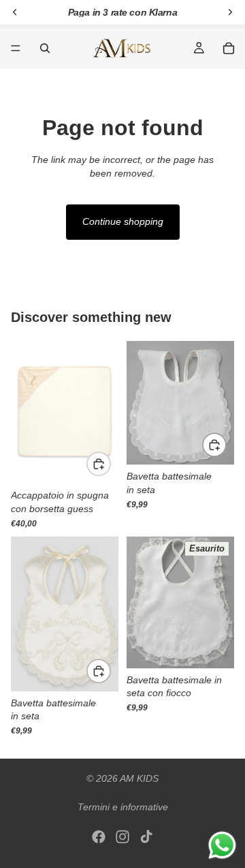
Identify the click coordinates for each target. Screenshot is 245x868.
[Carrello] (229, 48)
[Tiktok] (146, 837)
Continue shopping (122, 221)
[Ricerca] (45, 48)
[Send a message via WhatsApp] (222, 845)
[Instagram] (122, 837)
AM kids (139, 778)
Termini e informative (123, 806)
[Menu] (15, 48)
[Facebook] (99, 837)
